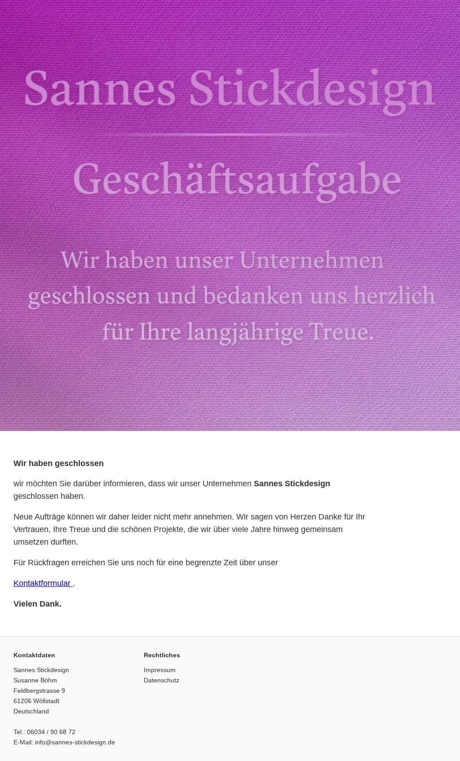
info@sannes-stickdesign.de (75, 742)
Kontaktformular (43, 583)
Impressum (160, 669)
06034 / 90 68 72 (51, 731)
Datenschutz (161, 680)
